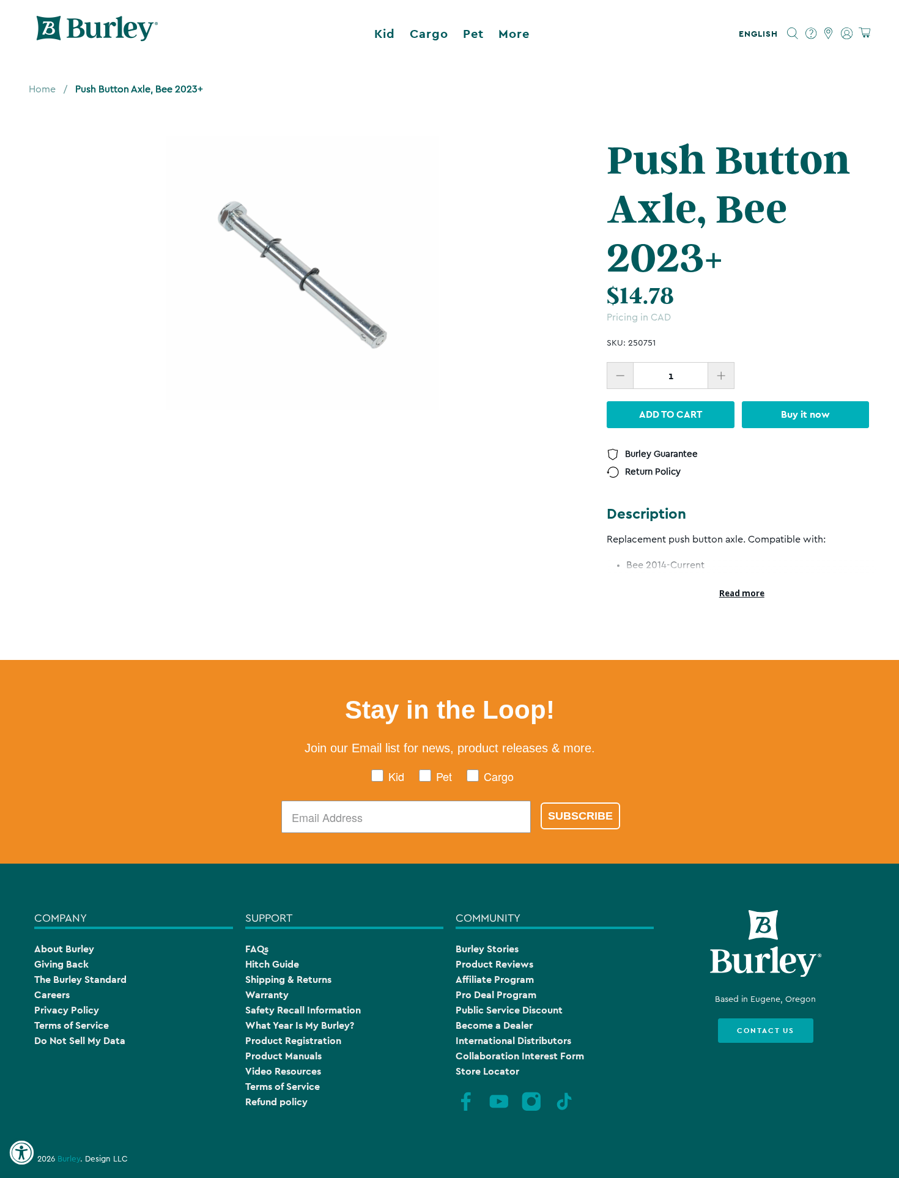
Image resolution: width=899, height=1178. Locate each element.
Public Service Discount (509, 1010)
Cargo (429, 34)
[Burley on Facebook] (466, 1109)
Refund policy (276, 1101)
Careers (52, 994)
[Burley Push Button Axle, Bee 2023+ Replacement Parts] (303, 273)
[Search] (793, 33)
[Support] (811, 33)
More (514, 34)
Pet (473, 34)
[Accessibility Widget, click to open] (21, 1153)
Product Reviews (494, 964)
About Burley (64, 949)
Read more (741, 593)
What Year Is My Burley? (299, 1025)
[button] (761, 33)
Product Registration (293, 1040)
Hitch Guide (272, 964)
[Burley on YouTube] (499, 1109)
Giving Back (61, 964)
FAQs (256, 949)
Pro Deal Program (496, 994)
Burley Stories (487, 949)
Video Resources (283, 1071)
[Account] (847, 33)
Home (42, 89)
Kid (384, 34)
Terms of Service (71, 1025)
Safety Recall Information (303, 1010)
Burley (68, 1159)
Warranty (267, 994)
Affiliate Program (495, 979)
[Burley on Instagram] (531, 1109)
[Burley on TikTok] (564, 1109)
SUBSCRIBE (580, 816)
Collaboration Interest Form (520, 1056)
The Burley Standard (80, 979)
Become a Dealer (494, 1025)
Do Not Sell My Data (79, 1040)
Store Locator (487, 1071)
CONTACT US (765, 1030)
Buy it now (805, 414)
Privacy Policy (66, 1010)
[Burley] (97, 33)
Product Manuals (283, 1056)
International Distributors (513, 1040)
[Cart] (864, 33)
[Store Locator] (829, 33)
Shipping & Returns (288, 979)
